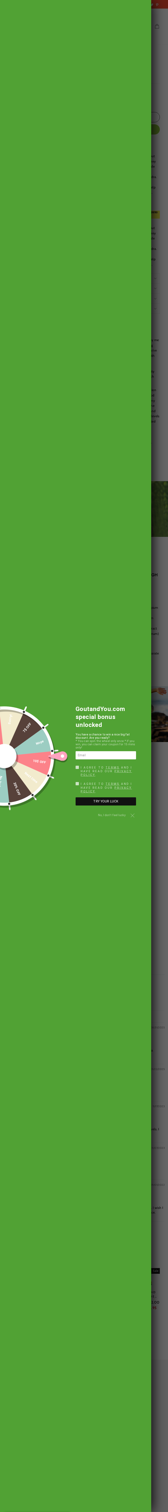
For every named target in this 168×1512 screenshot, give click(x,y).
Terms (113, 767)
